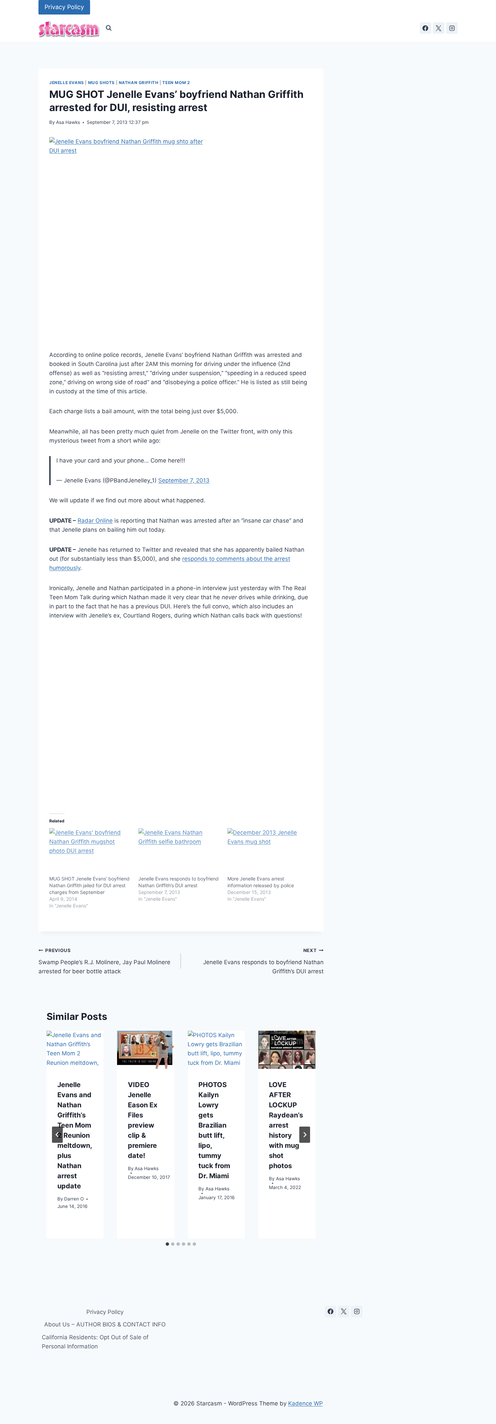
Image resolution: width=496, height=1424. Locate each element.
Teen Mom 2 (176, 82)
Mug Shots (101, 82)
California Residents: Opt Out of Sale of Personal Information (95, 1342)
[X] (438, 28)
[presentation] (75, 1050)
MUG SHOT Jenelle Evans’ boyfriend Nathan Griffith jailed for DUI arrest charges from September (89, 885)
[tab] (167, 1244)
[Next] (304, 1135)
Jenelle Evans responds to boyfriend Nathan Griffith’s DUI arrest (263, 961)
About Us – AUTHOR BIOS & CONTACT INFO (105, 1324)
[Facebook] (425, 28)
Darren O (74, 1199)
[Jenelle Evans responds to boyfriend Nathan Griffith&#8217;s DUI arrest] (179, 851)
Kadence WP (305, 1403)
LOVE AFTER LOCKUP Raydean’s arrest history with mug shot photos (286, 1125)
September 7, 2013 (184, 480)
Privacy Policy (64, 6)
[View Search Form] (109, 28)
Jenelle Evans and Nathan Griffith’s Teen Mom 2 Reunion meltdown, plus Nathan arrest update (74, 1135)
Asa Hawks (68, 122)
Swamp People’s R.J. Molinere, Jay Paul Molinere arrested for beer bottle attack (104, 961)
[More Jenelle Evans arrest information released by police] (268, 851)
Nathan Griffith (139, 82)
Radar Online (95, 520)
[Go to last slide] (57, 1135)
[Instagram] (452, 28)
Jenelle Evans (66, 82)
